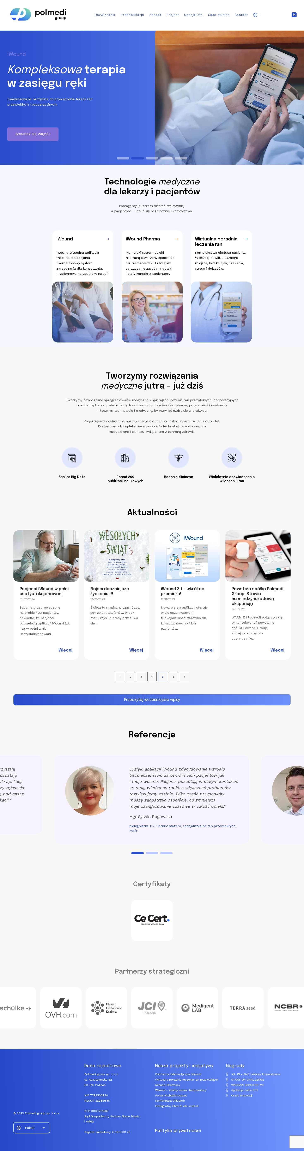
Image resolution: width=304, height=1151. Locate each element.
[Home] (38, 24)
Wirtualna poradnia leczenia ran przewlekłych (187, 1079)
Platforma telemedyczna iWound (178, 1074)
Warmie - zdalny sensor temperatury (180, 1090)
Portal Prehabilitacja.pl (171, 1095)
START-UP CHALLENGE (247, 1079)
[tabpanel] (152, 799)
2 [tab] (152, 853)
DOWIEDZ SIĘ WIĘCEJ (33, 134)
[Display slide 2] (137, 158)
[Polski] (257, 15)
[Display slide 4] (166, 158)
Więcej (65, 650)
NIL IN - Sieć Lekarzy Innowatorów (256, 1074)
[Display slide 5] (181, 158)
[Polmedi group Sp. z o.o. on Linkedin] (294, 14)
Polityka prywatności (178, 1131)
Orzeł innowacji (242, 1095)
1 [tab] (137, 853)
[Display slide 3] (152, 158)
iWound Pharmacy (167, 1085)
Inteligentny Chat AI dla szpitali (177, 1106)
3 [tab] (166, 853)
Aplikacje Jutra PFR (244, 1090)
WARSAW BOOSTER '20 (247, 1085)
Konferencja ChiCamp (170, 1100)
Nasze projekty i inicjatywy (184, 1066)
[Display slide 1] (123, 158)
